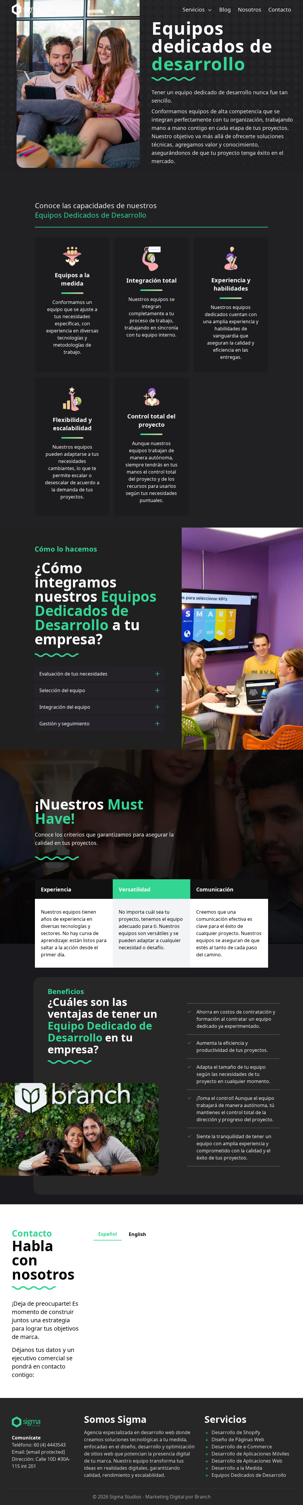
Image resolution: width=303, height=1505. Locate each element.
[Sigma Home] (26, 9)
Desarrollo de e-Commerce (242, 1446)
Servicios (194, 9)
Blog (225, 9)
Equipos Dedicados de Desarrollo (249, 1475)
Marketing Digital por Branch (178, 1496)
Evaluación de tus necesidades (73, 674)
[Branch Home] (43, 1422)
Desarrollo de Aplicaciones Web (247, 1461)
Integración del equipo (64, 707)
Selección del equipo (62, 690)
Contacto (279, 9)
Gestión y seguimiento (64, 723)
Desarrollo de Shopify (236, 1432)
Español (107, 1234)
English (137, 1234)
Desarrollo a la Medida (237, 1468)
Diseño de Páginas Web (238, 1439)
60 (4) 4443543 (50, 1445)
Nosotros (249, 9)
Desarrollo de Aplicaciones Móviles (250, 1453)
